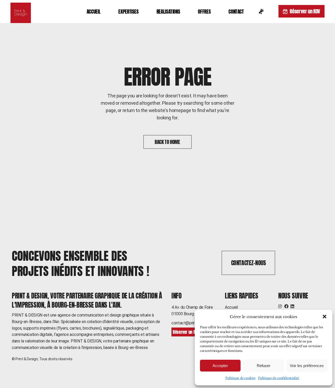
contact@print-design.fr (192, 322)
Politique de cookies (240, 378)
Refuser (263, 365)
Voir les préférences (307, 365)
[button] (324, 316)
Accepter (220, 365)
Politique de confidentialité (278, 378)
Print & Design (26, 359)
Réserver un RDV (305, 11)
